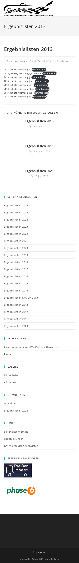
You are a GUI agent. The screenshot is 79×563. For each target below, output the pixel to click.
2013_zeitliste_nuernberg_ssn (18, 92)
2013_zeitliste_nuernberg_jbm (18, 81)
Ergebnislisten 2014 (16, 290)
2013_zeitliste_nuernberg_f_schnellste (22, 73)
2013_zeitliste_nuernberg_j (17, 77)
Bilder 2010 (11, 375)
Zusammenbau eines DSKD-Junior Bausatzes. (31, 347)
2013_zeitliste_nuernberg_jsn (18, 84)
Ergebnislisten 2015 (39, 146)
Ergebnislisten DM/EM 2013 (21, 297)
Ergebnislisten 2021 (16, 241)
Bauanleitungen (14, 438)
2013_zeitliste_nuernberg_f (17, 69)
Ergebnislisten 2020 (16, 248)
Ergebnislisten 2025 (16, 212)
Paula (7, 354)
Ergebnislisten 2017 (16, 269)
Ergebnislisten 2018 (39, 121)
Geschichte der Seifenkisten (21, 446)
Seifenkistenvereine (16, 431)
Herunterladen (39, 69)
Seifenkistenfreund (17, 61)
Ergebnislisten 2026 (39, 171)
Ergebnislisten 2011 (16, 319)
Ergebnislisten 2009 (16, 326)
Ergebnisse (63, 61)
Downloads (11, 403)
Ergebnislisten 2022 (16, 233)
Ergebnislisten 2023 (16, 226)
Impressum (39, 552)
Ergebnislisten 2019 (16, 255)
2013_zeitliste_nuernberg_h (17, 96)
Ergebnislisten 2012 (16, 312)
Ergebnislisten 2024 (16, 219)
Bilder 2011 (11, 382)
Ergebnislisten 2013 (16, 304)
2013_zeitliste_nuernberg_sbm (19, 88)
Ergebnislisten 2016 (16, 276)
